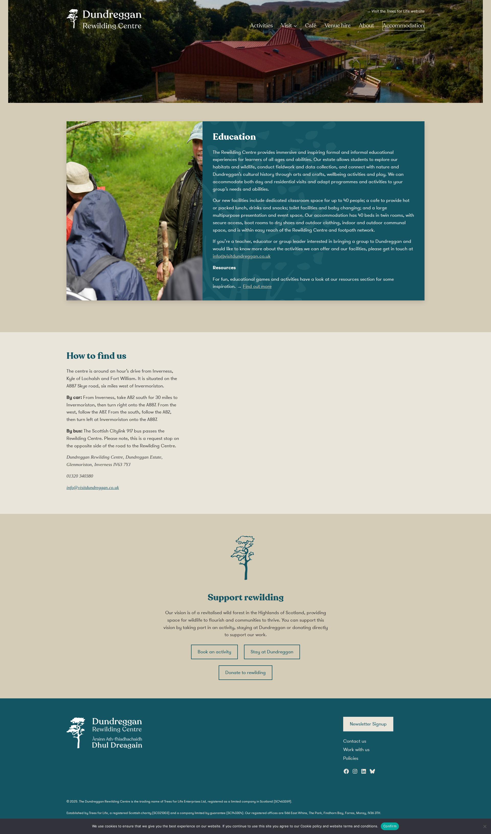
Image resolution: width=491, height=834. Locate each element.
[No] (484, 826)
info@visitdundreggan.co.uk (242, 256)
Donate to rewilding (245, 672)
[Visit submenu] (295, 25)
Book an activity (214, 652)
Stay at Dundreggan (272, 652)
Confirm (389, 826)
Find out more (257, 286)
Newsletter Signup (368, 724)
